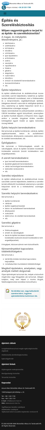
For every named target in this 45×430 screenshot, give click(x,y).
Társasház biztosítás (9, 377)
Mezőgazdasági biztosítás (11, 373)
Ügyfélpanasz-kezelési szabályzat (13, 407)
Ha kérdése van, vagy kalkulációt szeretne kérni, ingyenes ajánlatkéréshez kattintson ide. (25, 293)
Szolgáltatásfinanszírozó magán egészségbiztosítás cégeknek (20, 350)
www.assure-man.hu (13, 403)
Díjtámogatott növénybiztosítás (12, 369)
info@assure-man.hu (14, 401)
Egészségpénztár (8, 359)
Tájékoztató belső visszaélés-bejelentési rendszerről (20, 412)
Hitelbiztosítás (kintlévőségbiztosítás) (14, 355)
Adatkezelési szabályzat (10, 409)
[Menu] (5, 13)
